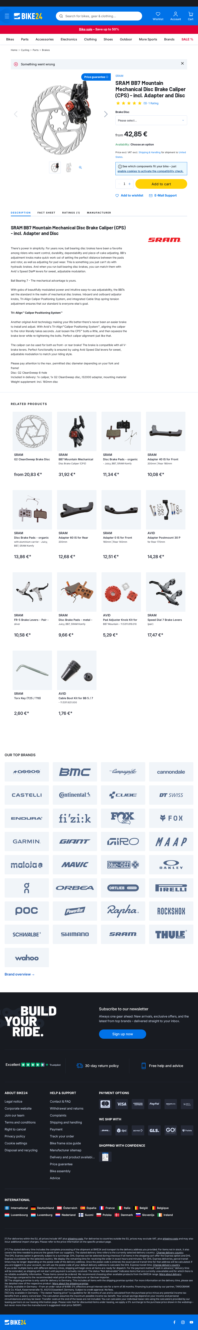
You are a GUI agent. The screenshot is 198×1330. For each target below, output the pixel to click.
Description (21, 212)
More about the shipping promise (70, 1283)
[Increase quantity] (129, 184)
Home (14, 50)
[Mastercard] (105, 1104)
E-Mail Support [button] (165, 195)
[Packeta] (187, 1130)
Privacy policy (15, 1136)
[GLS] (154, 1130)
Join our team (14, 1115)
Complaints (58, 1115)
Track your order (62, 1136)
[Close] (182, 63)
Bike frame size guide (65, 1143)
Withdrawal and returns (66, 1108)
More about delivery (170, 1274)
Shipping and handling (66, 1122)
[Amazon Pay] (171, 1104)
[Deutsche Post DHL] (105, 1130)
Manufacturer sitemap (65, 1150)
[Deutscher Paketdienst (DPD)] (121, 1130)
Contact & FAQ (60, 1101)
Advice (55, 1178)
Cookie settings (16, 1143)
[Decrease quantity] (119, 184)
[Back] (15, 114)
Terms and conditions (20, 1122)
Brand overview (18, 974)
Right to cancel (15, 1129)
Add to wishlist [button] (132, 195)
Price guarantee (61, 1164)
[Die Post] (138, 1130)
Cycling (25, 50)
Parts (35, 50)
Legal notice (13, 1101)
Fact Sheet (46, 212)
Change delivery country (169, 1252)
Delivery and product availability (72, 1157)
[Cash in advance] (187, 1104)
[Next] (106, 114)
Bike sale (85, 29)
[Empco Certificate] (105, 1157)
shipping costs (75, 1238)
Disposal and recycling (21, 1150)
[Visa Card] (121, 1104)
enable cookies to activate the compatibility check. (150, 171)
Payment (56, 1129)
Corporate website (18, 1108)
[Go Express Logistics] (171, 1130)
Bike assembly (60, 1171)
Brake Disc (122, 112)
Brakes (46, 50)
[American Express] (138, 1104)
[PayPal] (154, 1104)
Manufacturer (99, 212)
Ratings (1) (71, 212)
